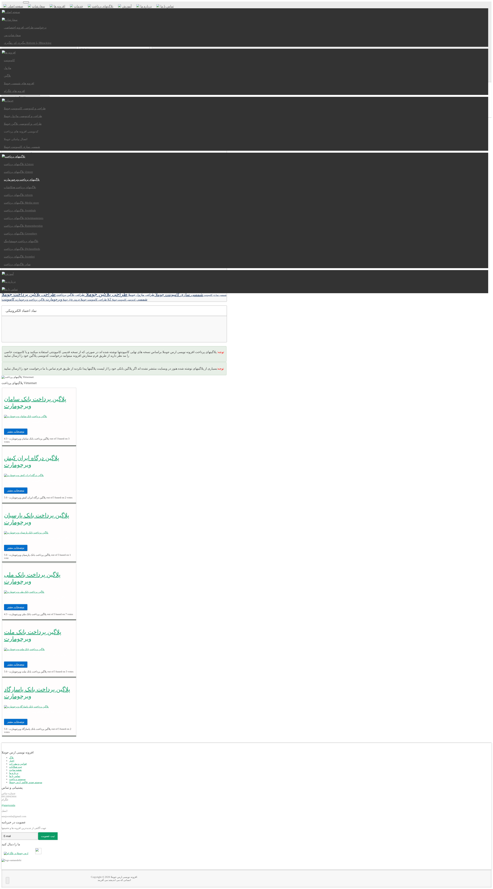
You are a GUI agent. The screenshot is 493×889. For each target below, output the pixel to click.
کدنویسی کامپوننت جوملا (124, 299)
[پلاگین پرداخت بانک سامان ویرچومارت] (25, 416)
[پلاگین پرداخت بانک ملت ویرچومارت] (24, 649)
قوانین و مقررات (18, 763)
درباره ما (13, 773)
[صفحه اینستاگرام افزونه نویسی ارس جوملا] (39, 853)
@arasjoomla (8, 805)
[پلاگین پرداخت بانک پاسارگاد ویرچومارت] (26, 706)
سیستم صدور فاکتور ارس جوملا (25, 782)
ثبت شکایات (15, 766)
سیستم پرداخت (17, 779)
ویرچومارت (53, 299)
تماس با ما (14, 776)
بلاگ (11, 757)
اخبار (11, 760)
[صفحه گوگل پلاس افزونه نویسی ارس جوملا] (34, 853)
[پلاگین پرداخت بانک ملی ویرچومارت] (24, 591)
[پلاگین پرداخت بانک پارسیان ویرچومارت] (26, 532)
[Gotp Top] (7, 880)
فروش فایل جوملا (71, 299)
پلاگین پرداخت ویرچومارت (29, 299)
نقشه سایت (15, 769)
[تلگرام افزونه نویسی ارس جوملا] (17, 853)
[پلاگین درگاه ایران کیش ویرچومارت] (24, 475)
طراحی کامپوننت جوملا (93, 299)
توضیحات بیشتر (15, 431)
